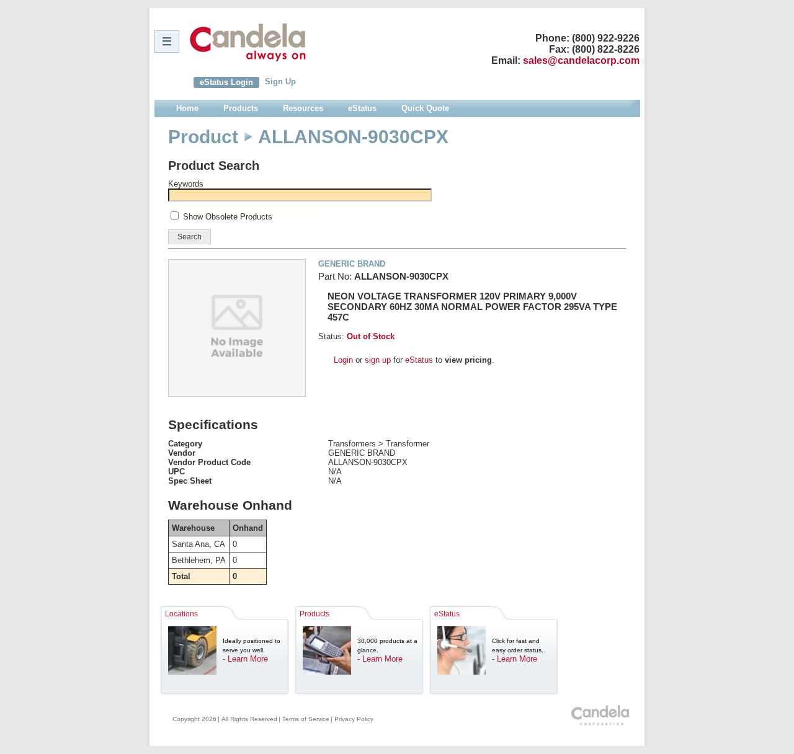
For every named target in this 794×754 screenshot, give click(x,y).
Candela (248, 42)
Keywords (185, 183)
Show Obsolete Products (227, 216)
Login (343, 360)
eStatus (419, 360)
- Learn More (245, 658)
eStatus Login (226, 82)
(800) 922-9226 (606, 38)
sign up (378, 360)
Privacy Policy (353, 719)
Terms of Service (305, 719)
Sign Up (280, 81)
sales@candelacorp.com (581, 60)
